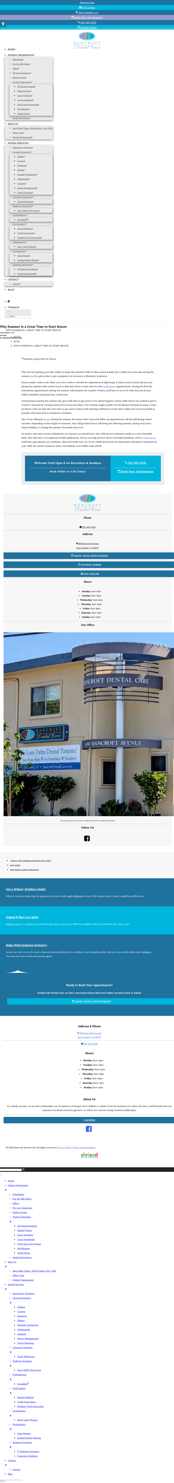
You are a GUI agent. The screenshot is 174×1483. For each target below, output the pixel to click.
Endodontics (19, 242)
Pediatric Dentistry (22, 206)
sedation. (147, 952)
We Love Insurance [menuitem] (22, 1207)
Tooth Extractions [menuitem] (26, 1401)
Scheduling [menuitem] (18, 1194)
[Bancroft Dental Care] (87, 39)
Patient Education (22, 82)
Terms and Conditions (83, 1147)
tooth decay (149, 437)
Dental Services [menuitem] (14, 1286)
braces (47, 419)
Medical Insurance (21, 118)
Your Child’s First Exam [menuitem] (29, 1370)
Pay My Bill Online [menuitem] (22, 1198)
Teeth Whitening (25, 201)
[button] (9, 301)
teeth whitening (75, 896)
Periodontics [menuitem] (17, 1426)
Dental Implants (24, 228)
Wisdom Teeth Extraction (29, 237)
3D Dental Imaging (26, 86)
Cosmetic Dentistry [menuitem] (21, 1349)
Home (11, 49)
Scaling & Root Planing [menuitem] (29, 1438)
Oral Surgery (19, 224)
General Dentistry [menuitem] (20, 1300)
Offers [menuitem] (16, 1203)
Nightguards (23, 179)
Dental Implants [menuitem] (25, 1397)
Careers (16, 284)
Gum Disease (23, 255)
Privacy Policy (63, 1147)
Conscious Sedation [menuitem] (27, 1456)
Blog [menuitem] (10, 1474)
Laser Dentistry (24, 95)
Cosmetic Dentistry (23, 197)
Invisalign (22, 219)
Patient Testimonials (22, 137)
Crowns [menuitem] (21, 1311)
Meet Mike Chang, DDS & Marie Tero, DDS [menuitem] (34, 1271)
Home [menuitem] (11, 1180)
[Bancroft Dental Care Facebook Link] (87, 840)
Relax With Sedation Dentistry (26, 945)
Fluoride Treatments (26, 174)
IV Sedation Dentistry (27, 269)
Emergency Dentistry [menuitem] (24, 1293)
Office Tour (18, 133)
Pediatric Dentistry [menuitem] (20, 1363)
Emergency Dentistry (22, 147)
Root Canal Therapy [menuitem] (27, 1419)
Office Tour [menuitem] (18, 1275)
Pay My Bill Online (21, 64)
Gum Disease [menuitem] (24, 1433)
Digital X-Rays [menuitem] (24, 1230)
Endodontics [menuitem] (17, 1413)
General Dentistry (22, 152)
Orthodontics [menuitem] (17, 1377)
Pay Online (88, 7)
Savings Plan (87, 2)
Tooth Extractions (25, 233)
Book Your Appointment (88, 17)
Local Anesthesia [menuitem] (26, 1239)
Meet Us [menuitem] (10, 1264)
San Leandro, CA (87, 12)
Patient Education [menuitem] (20, 1219)
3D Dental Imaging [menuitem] (27, 1225)
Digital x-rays (13, 924)
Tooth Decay (23, 113)
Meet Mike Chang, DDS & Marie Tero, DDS (32, 128)
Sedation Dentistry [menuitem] (20, 1444)
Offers (15, 68)
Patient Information (21, 55)
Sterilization (23, 109)
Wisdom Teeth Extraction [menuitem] (30, 1406)
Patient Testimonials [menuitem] (23, 1280)
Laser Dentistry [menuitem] (25, 1234)
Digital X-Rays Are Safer (22, 917)
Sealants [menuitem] (21, 1334)
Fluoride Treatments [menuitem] (27, 1325)
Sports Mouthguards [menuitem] (27, 1338)
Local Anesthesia (25, 100)
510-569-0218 (88, 22)
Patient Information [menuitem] (16, 1187)
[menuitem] (29, 50)
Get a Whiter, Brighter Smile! (26, 889)
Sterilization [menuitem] (23, 1248)
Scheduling (18, 59)
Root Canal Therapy (26, 246)
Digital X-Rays (24, 91)
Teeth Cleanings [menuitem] (25, 1343)
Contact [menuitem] (10, 1462)
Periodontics (19, 251)
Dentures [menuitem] (22, 1316)
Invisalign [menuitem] (23, 1383)
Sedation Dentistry (22, 264)
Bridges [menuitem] (21, 1307)
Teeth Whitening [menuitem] (26, 1356)
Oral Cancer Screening (27, 104)
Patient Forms (88, 27)
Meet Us (13, 124)
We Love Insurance (21, 73)
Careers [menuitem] (17, 1469)
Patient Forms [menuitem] (20, 1212)
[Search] (12, 1169)
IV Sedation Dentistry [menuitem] (28, 1451)
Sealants (21, 183)
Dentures (21, 165)
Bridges (20, 156)
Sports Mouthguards (26, 188)
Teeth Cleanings (24, 192)
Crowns (21, 161)
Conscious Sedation (26, 273)
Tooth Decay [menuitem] (23, 1253)
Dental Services (18, 143)
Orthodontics (19, 215)
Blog (11, 289)
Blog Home (15, 865)
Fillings (20, 170)
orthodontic (109, 386)
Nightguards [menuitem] (23, 1329)
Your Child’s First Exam (28, 210)
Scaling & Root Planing (27, 260)
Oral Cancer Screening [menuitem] (29, 1243)
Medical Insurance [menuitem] (22, 1257)
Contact (13, 279)
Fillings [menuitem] (21, 1320)
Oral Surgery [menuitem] (17, 1390)
